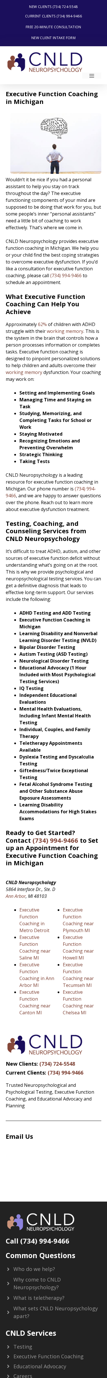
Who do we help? (34, 1269)
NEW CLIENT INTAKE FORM (53, 37)
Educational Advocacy (39, 1366)
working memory (65, 331)
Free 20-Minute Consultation (53, 27)
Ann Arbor (16, 896)
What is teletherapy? (38, 1297)
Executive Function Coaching (48, 1356)
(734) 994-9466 (66, 275)
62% (42, 324)
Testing (22, 1346)
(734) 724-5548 (57, 1063)
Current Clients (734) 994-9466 (53, 16)
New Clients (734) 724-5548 (53, 6)
